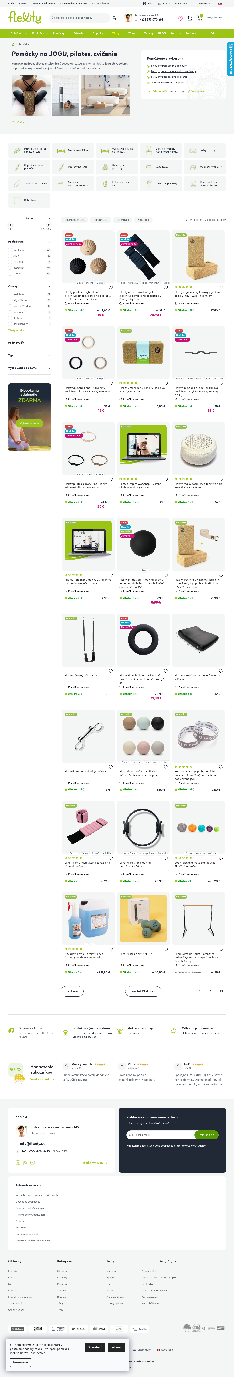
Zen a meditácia (115, 1297)
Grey (146, 762)
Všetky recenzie (40, 1079)
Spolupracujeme (17, 1303)
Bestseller (31, 268)
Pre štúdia (147, 1284)
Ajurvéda (111, 1277)
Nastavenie (20, 1362)
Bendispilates (31, 324)
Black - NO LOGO (215, 378)
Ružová (95, 853)
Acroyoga (111, 1271)
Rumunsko (167, 1350)
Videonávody (199, 91)
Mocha (89, 283)
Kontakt (23, 3)
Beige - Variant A (150, 283)
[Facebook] (18, 1162)
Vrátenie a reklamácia (44, 3)
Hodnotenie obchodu (27, 1234)
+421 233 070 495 (151, 19)
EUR (165, 3)
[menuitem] (19, 33)
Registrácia (204, 3)
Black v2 (161, 853)
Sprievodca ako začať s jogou (167, 82)
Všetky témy (165, 1261)
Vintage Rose (147, 853)
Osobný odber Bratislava (73, 3)
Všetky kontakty (92, 1162)
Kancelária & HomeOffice (155, 1290)
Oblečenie (62, 1271)
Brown (99, 474)
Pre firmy (21, 1227)
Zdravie (61, 1290)
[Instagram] (25, 1163)
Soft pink (135, 762)
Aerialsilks (31, 294)
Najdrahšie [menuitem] (122, 220)
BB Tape (31, 318)
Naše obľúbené (150, 1303)
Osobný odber (16, 1310)
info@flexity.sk (32, 1144)
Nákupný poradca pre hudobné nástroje (173, 71)
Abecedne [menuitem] (143, 220)
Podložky (62, 1277)
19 (221, 991)
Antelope (31, 312)
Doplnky (61, 1297)
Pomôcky (62, 1284)
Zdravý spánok (114, 1303)
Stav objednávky (100, 3)
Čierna (84, 853)
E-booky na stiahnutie (20, 1297)
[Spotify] (32, 1163)
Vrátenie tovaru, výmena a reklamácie (37, 1195)
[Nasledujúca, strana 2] (210, 991)
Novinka (31, 262)
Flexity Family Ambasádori (30, 1214)
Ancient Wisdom (31, 306)
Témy (60, 1310)
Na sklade (31, 250)
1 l (86, 944)
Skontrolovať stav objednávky (33, 1240)
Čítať (18, 122)
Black (80, 283)
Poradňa (20, 1221)
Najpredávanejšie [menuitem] (74, 220)
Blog (150, 3)
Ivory (155, 762)
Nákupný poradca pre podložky (169, 66)
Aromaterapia (149, 1297)
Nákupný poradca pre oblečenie (169, 77)
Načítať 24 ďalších (143, 991)
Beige (100, 283)
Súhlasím (116, 1347)
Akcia (31, 256)
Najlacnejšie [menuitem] (100, 220)
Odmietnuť (94, 1347)
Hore (74, 991)
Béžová (73, 853)
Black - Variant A (129, 283)
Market (31, 273)
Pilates (110, 1290)
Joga (109, 1284)
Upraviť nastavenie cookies (140, 1361)
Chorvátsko (144, 1350)
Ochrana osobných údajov (30, 1208)
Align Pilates (31, 300)
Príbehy (12, 1290)
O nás (11, 3)
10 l (93, 944)
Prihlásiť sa (206, 1135)
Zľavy (60, 1303)
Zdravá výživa (149, 1271)
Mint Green (130, 853)
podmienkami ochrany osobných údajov (183, 1146)
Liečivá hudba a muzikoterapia (159, 1277)
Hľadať (114, 18)
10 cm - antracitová (195, 853)
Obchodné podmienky (28, 1202)
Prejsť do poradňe (157, 91)
